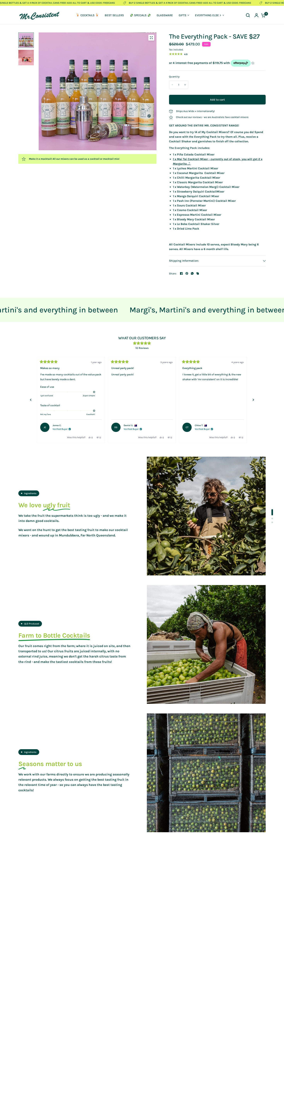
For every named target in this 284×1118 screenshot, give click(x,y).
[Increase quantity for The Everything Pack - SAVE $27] (185, 85)
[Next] (253, 400)
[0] (262, 15)
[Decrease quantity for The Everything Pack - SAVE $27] (172, 85)
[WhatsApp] (192, 273)
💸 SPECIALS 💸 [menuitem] (140, 15)
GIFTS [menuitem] (182, 15)
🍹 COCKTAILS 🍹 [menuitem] (87, 15)
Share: (173, 273)
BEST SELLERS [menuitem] (114, 15)
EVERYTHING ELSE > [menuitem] (208, 15)
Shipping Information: (184, 260)
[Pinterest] (187, 273)
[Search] (248, 15)
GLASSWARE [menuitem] (165, 15)
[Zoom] (151, 38)
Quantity (174, 76)
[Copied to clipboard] (197, 273)
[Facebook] (181, 273)
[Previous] (30, 400)
